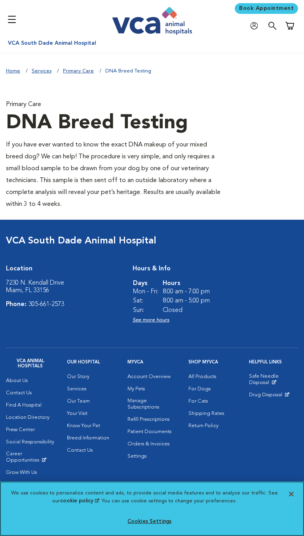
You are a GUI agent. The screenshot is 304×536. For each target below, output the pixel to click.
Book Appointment (266, 8)
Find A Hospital (24, 405)
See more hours (151, 320)
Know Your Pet (83, 425)
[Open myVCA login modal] (256, 25)
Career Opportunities (30, 458)
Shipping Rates (206, 413)
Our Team (78, 401)
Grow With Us (21, 472)
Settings (136, 456)
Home (13, 71)
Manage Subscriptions (143, 404)
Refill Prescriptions (148, 419)
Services (41, 71)
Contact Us (19, 392)
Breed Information (88, 438)
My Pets (136, 389)
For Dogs (199, 389)
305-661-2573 (46, 304)
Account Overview (149, 376)
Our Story (78, 376)
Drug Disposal (269, 396)
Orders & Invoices (148, 444)
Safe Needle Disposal (273, 381)
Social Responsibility (30, 442)
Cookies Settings (149, 521)
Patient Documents (149, 431)
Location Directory (27, 417)
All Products (202, 376)
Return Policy (203, 425)
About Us (17, 380)
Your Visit (77, 413)
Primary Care (78, 71)
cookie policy (79, 501)
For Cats (198, 401)
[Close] (291, 494)
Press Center (20, 429)
